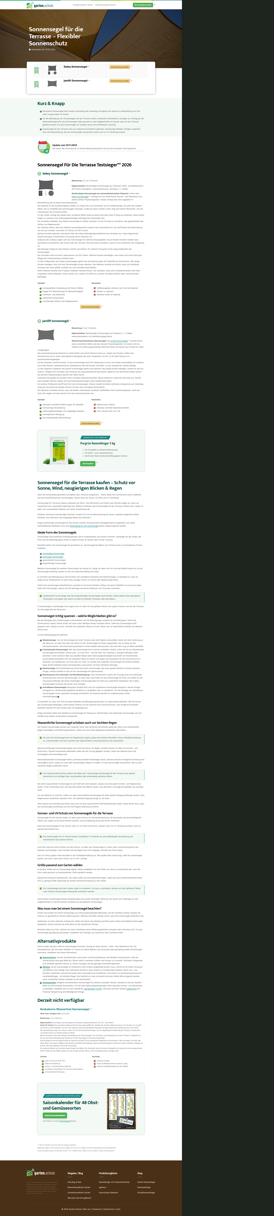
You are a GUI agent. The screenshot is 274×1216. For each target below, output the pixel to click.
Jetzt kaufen (88, 464)
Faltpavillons (131, 989)
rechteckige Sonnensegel (53, 553)
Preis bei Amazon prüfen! (120, 67)
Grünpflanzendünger (146, 1193)
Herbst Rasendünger (146, 1182)
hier (67, 1145)
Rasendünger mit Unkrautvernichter (114, 1182)
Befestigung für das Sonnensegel (84, 526)
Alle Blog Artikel (74, 1182)
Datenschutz (108, 1209)
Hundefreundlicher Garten (83, 5)
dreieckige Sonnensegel (53, 557)
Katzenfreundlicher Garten (105, 5)
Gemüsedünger (144, 1187)
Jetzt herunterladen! (54, 1115)
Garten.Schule (75, 1209)
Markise (46, 967)
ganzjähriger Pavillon (93, 989)
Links (118, 1209)
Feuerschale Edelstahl (108, 1193)
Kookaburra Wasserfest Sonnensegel (64, 1009)
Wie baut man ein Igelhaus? (79, 1198)
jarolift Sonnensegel (76, 80)
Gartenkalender (65, 1121)
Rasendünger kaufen (143, 5)
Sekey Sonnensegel (75, 66)
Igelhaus (102, 1187)
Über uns (87, 1209)
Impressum (97, 1209)
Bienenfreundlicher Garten (79, 1187)
